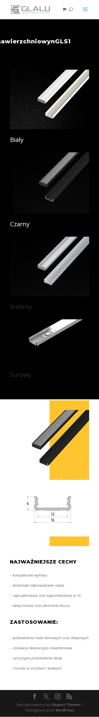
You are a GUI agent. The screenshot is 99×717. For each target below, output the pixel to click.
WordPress (65, 710)
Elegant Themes (66, 704)
